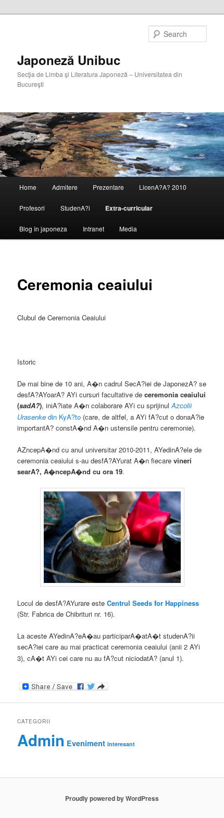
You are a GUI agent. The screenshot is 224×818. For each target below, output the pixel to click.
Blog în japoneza (43, 228)
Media (128, 228)
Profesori (32, 207)
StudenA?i (75, 207)
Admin (41, 740)
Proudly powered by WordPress (112, 798)
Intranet (93, 228)
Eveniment (86, 743)
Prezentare (108, 187)
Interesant (121, 744)
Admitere (65, 187)
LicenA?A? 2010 (162, 187)
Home (27, 187)
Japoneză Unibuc (68, 60)
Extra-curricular (129, 208)
